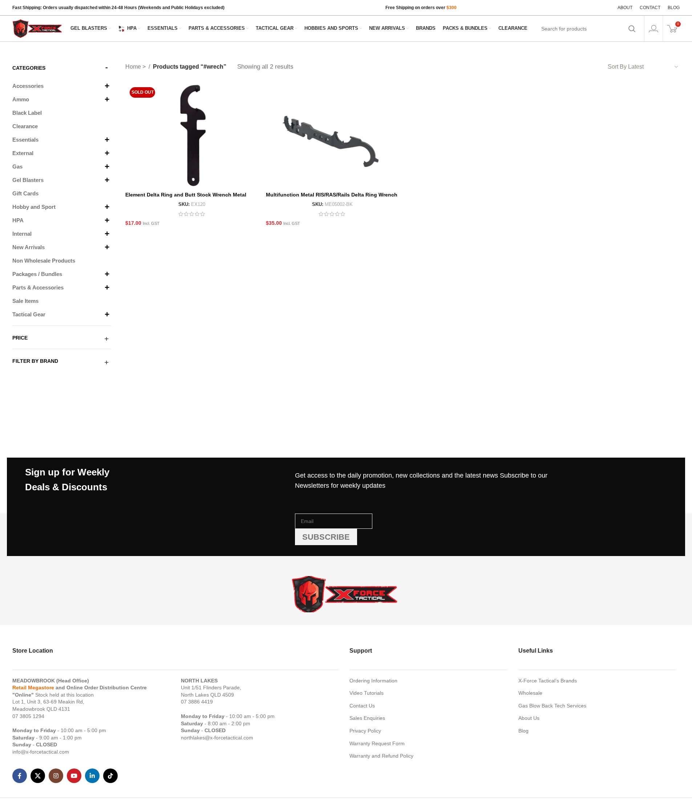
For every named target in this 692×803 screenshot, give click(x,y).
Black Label (27, 113)
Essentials (25, 140)
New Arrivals (28, 247)
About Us (528, 718)
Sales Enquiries (367, 718)
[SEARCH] (632, 28)
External (22, 153)
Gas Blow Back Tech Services (552, 706)
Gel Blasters (28, 180)
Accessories (28, 86)
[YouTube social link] (74, 775)
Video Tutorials (366, 693)
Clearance (25, 126)
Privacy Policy (365, 731)
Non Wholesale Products (43, 260)
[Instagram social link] (56, 775)
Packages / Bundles (37, 274)
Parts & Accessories (38, 287)
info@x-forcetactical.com (40, 752)
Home (133, 67)
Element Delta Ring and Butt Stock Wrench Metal (185, 195)
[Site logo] (37, 28)
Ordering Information (373, 681)
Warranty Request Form (377, 743)
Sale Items (25, 301)
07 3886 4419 (197, 702)
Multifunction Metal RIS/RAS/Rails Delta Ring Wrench (331, 195)
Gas (17, 166)
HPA (18, 220)
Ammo (20, 99)
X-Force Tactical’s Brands (547, 681)
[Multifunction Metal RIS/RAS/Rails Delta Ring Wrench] (332, 135)
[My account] (653, 28)
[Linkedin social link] (92, 775)
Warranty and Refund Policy (381, 756)
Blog (523, 731)
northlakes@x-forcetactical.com (217, 738)
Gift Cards (25, 193)
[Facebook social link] (19, 775)
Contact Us (362, 706)
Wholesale (530, 693)
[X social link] (38, 775)
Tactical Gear (28, 314)
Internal (22, 234)
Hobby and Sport (34, 207)
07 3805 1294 (28, 716)
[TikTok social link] (110, 775)
